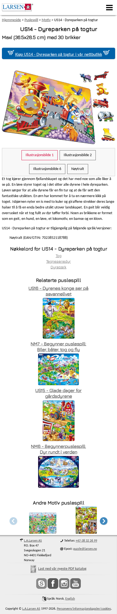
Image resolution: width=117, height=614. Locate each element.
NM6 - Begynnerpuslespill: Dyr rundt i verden (58, 449)
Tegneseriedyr (58, 261)
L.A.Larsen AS (33, 540)
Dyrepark (58, 267)
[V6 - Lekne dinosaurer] (42, 532)
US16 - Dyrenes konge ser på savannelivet (58, 291)
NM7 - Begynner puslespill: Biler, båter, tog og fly (58, 346)
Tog (58, 255)
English (70, 598)
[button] (103, 521)
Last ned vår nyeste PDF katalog (62, 569)
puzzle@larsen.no (85, 549)
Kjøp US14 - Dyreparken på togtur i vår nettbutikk (58, 55)
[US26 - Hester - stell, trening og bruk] (86, 532)
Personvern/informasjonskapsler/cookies (84, 608)
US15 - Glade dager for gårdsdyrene (58, 393)
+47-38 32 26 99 (86, 540)
